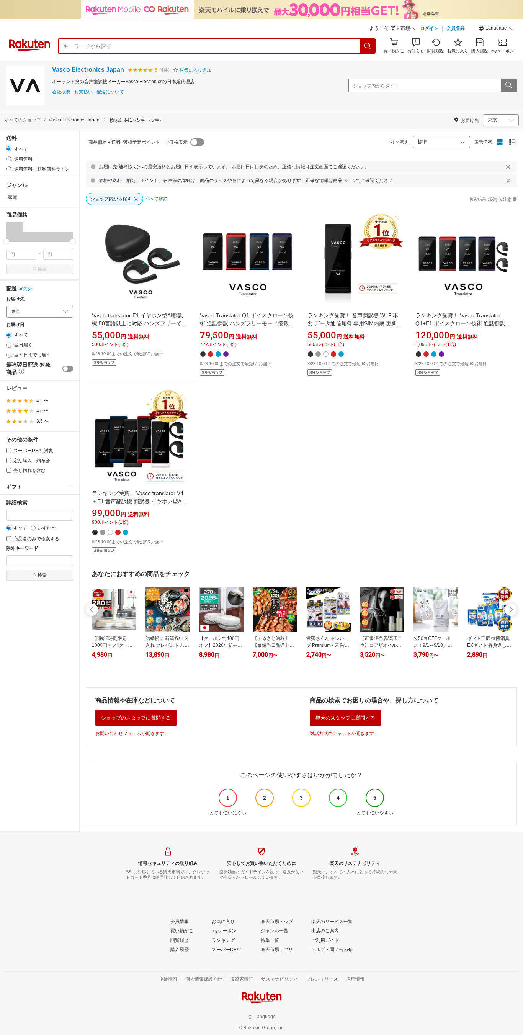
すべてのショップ (22, 120)
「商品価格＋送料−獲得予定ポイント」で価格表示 (136, 142)
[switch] (67, 369)
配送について (110, 92)
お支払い (83, 92)
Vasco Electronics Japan (88, 69)
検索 (42, 269)
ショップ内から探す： (376, 86)
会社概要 (61, 92)
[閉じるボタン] (508, 167)
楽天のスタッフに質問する (345, 718)
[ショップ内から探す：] (508, 85)
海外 (28, 289)
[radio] (8, 148)
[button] (496, 29)
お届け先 (15, 299)
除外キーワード (22, 548)
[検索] (368, 46)
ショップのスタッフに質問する (136, 718)
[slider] (6, 241)
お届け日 (15, 324)
